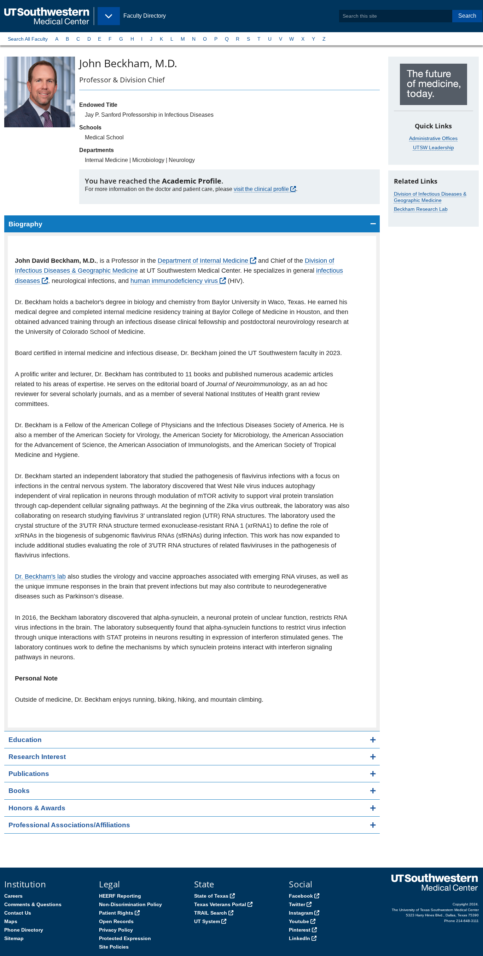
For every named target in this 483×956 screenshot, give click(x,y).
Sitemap (14, 938)
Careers (13, 896)
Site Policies (114, 947)
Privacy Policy (116, 930)
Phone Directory (23, 930)
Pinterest (299, 930)
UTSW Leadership (433, 147)
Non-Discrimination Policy (130, 904)
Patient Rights (116, 913)
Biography (25, 224)
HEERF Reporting (120, 896)
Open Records (116, 921)
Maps (10, 921)
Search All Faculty (28, 39)
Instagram (301, 913)
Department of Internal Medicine (203, 260)
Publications (28, 773)
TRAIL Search (210, 913)
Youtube (299, 921)
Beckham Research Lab (421, 209)
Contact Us (17, 913)
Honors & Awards (36, 808)
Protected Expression (125, 938)
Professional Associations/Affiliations (69, 825)
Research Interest (37, 756)
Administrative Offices (433, 138)
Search (467, 16)
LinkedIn (299, 938)
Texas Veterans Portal (220, 904)
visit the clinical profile (261, 189)
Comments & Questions (33, 904)
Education (25, 739)
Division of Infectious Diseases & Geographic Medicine (430, 197)
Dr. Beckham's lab (40, 576)
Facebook (301, 896)
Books (19, 790)
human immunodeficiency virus (174, 280)
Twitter (297, 904)
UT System (207, 921)
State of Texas (211, 896)
